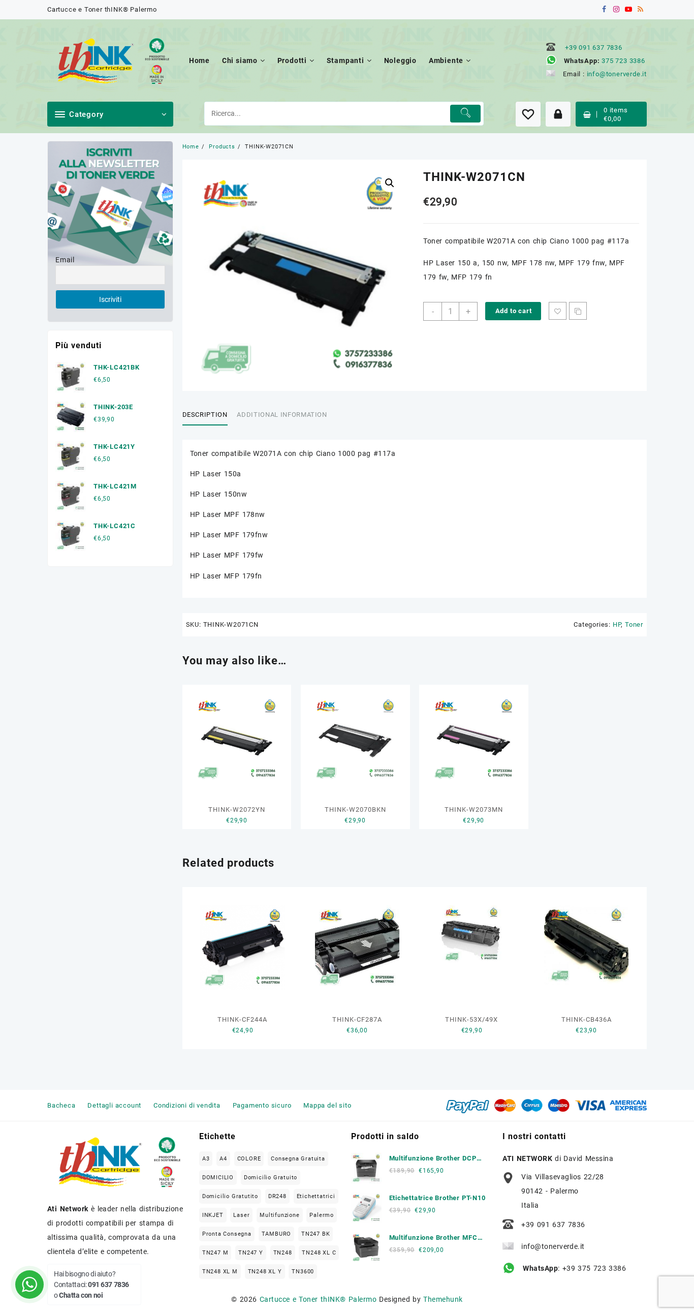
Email (65, 260)
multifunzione (279, 1215)
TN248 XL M (220, 1271)
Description (205, 414)
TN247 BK (315, 1234)
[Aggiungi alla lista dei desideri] (557, 311)
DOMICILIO (218, 1177)
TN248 (282, 1252)
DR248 (277, 1196)
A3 (206, 1158)
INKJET (213, 1215)
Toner (634, 624)
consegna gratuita (298, 1158)
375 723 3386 (623, 61)
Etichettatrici (316, 1196)
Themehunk (442, 1299)
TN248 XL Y (265, 1271)
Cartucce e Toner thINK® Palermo (318, 1299)
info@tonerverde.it (617, 74)
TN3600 (303, 1271)
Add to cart (513, 311)
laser (241, 1215)
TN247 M (215, 1252)
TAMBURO (277, 1234)
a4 (223, 1158)
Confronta (578, 311)
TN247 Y (250, 1252)
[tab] (208, 415)
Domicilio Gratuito (270, 1177)
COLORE (249, 1158)
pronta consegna (226, 1234)
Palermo (321, 1215)
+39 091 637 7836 (593, 47)
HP (617, 624)
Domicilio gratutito (230, 1196)
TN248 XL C (319, 1252)
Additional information (282, 414)
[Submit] (465, 114)
